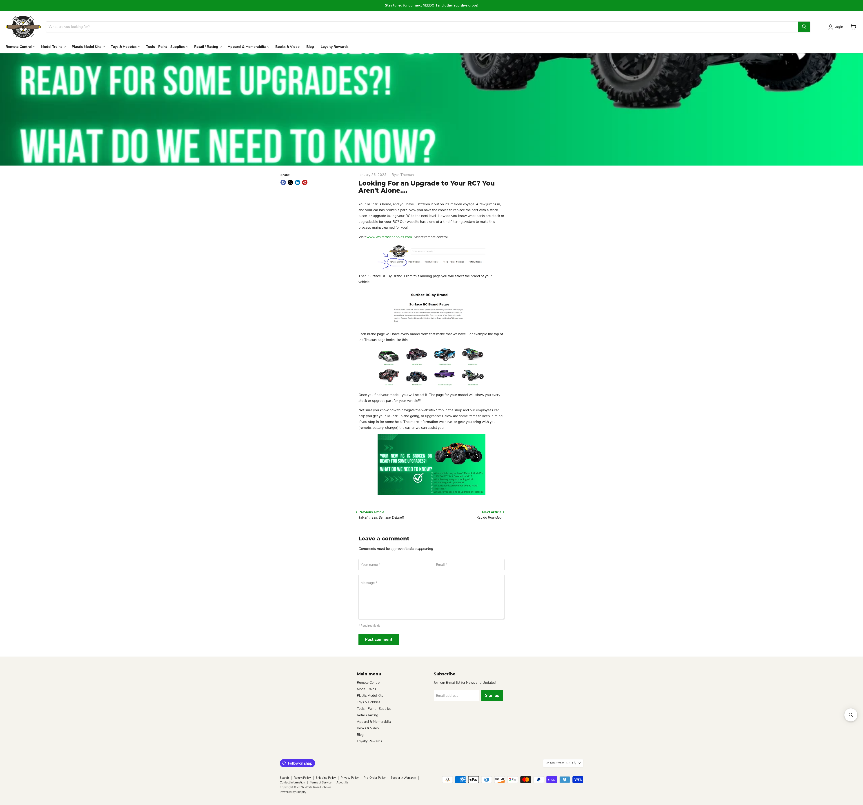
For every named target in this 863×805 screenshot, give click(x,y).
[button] (850, 714)
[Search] (804, 27)
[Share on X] (290, 182)
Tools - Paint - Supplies (166, 46)
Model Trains (52, 46)
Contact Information (292, 783)
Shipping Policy (326, 778)
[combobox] (422, 27)
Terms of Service (320, 783)
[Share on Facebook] (283, 182)
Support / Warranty (403, 778)
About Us (342, 783)
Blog (310, 46)
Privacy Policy (350, 778)
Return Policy (302, 778)
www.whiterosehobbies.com (390, 236)
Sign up (492, 695)
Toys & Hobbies (124, 46)
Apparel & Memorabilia (247, 46)
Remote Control (19, 46)
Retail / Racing (206, 46)
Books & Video (287, 46)
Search (284, 778)
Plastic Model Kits (87, 46)
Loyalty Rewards (335, 46)
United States (560, 763)
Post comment (378, 639)
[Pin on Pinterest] (304, 182)
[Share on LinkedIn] (297, 182)
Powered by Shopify (293, 792)
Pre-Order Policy (375, 778)
